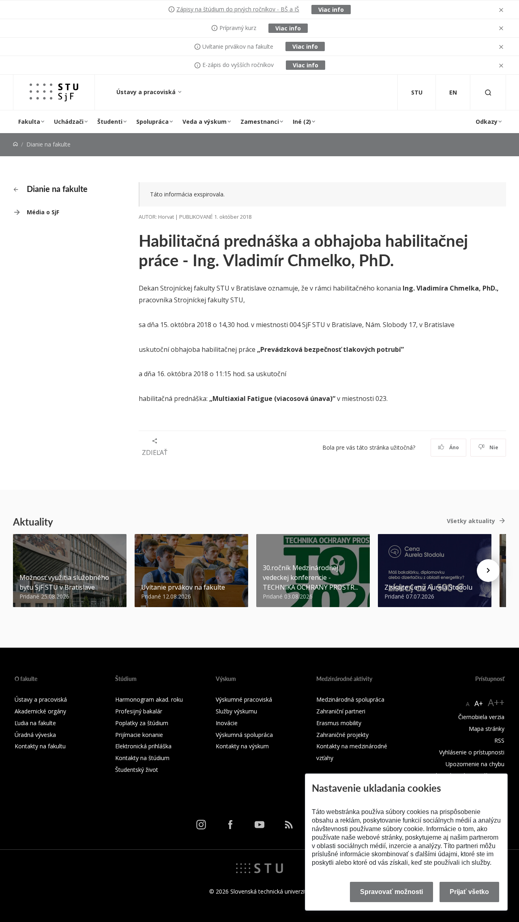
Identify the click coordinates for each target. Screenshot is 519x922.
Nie (493, 447)
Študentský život (136, 769)
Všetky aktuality (471, 521)
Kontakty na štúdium (142, 758)
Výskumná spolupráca (244, 735)
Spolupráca (152, 121)
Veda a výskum (204, 121)
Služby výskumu (236, 711)
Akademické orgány (40, 711)
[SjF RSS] (288, 824)
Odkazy (487, 121)
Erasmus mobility (338, 723)
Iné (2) (302, 121)
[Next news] (488, 570)
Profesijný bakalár (138, 711)
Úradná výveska (35, 735)
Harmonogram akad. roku (149, 699)
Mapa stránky (486, 728)
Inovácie (227, 723)
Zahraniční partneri (340, 711)
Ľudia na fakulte (35, 723)
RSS (499, 740)
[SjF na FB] (230, 824)
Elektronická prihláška (143, 746)
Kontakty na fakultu (40, 746)
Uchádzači (69, 121)
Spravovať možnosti (391, 891)
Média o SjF (43, 212)
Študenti (109, 121)
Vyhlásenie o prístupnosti (471, 752)
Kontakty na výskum (242, 746)
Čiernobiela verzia (481, 717)
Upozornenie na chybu (475, 764)
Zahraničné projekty (342, 735)
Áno (453, 447)
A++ (496, 702)
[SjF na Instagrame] (201, 824)
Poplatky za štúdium (141, 723)
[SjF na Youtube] (259, 824)
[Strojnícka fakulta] (54, 92)
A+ (478, 703)
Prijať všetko (469, 891)
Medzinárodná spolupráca (350, 699)
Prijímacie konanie (139, 735)
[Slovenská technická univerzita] (259, 867)
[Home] (15, 144)
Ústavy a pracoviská (146, 92)
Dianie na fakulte (56, 188)
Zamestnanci (259, 121)
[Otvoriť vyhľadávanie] (488, 92)
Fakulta (29, 121)
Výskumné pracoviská (244, 699)
